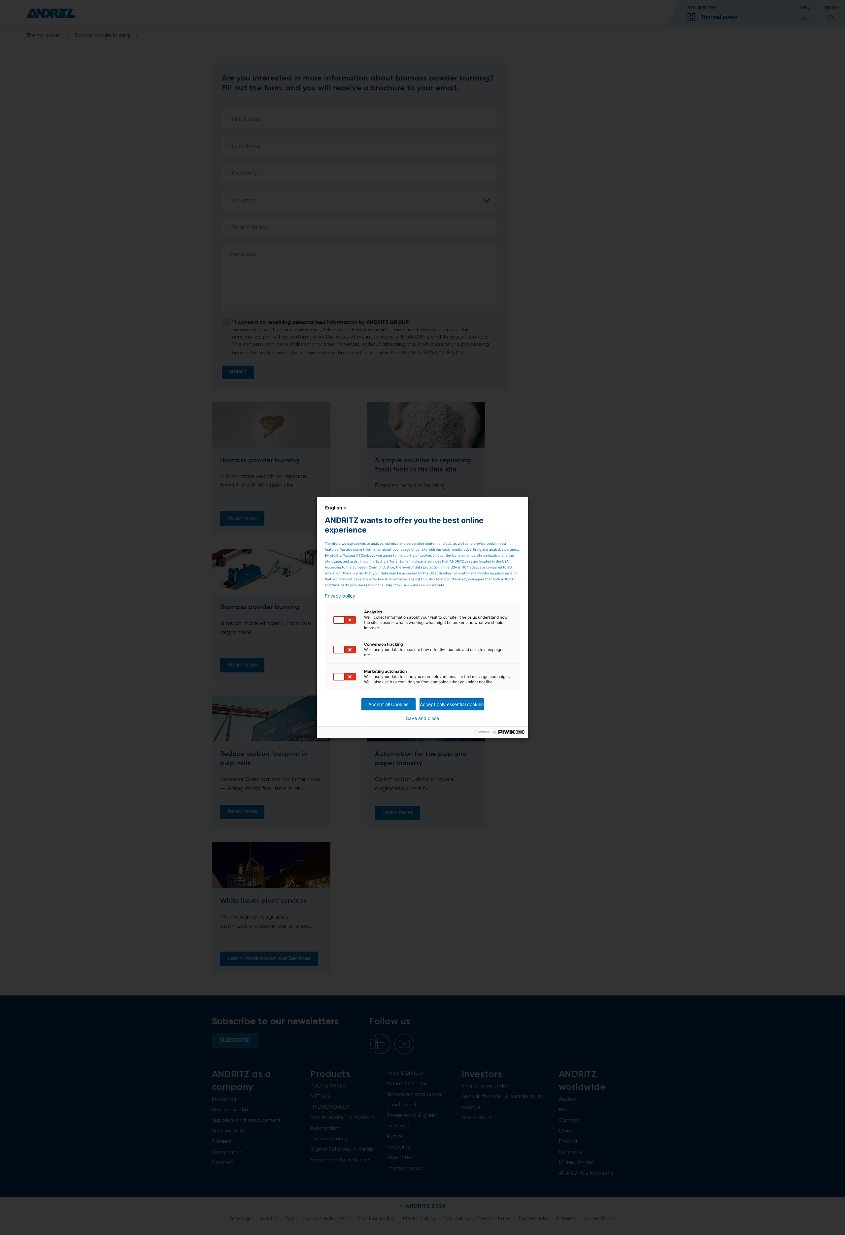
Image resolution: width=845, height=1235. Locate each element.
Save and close (422, 718)
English (333, 507)
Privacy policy (340, 596)
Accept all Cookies (388, 704)
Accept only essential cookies (452, 704)
